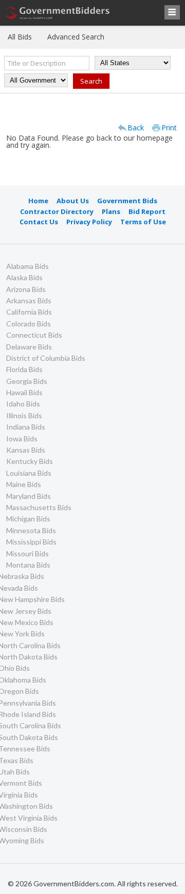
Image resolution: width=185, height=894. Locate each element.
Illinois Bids (24, 415)
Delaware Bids (29, 346)
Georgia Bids (26, 381)
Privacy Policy (89, 221)
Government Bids (127, 200)
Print (169, 127)
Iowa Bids (22, 438)
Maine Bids (23, 484)
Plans (111, 211)
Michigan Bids (28, 518)
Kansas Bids (25, 449)
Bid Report (146, 211)
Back (135, 127)
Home (38, 200)
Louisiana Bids (28, 473)
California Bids (29, 311)
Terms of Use (143, 221)
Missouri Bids (27, 553)
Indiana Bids (25, 426)
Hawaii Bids (24, 392)
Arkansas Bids (28, 300)
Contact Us (39, 221)
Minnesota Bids (31, 530)
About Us (73, 200)
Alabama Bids (27, 266)
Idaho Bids (23, 403)
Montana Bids (28, 564)
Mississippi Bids (31, 541)
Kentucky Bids (29, 461)
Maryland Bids (28, 496)
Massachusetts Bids (38, 507)
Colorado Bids (28, 323)
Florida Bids (24, 369)
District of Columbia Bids (45, 358)
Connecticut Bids (34, 335)
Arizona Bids (26, 289)
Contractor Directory (57, 211)
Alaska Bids (24, 277)
